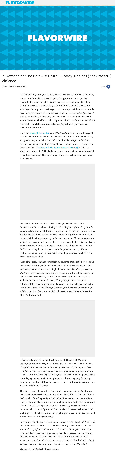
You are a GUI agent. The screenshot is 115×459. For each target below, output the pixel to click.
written (45, 133)
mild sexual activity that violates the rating (58, 147)
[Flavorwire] (20, 3)
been (39, 133)
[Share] (108, 87)
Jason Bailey (9, 87)
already (33, 133)
